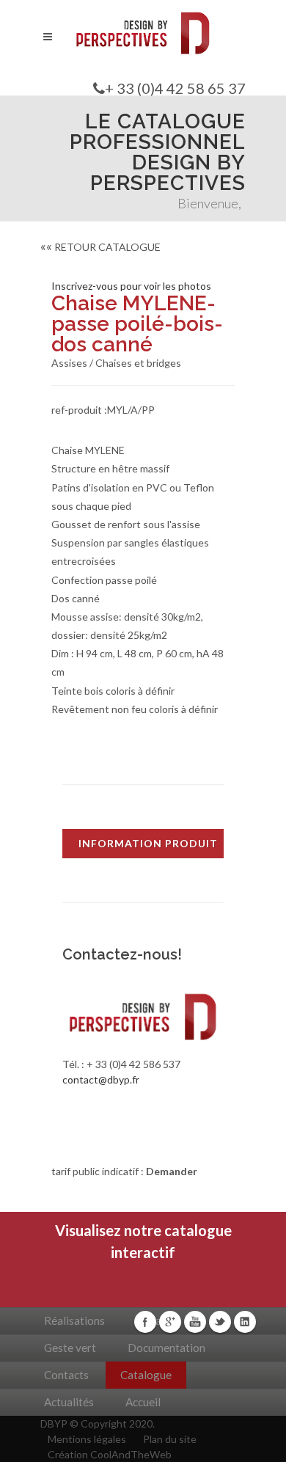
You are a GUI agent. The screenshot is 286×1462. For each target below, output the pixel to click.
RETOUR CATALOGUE (100, 247)
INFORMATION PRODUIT (148, 843)
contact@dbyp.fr (100, 1079)
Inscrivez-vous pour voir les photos (131, 285)
